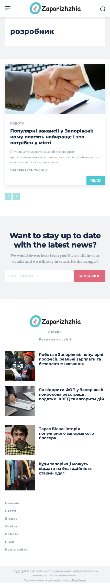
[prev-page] (8, 196)
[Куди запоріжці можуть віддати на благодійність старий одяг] (20, 475)
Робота (17, 123)
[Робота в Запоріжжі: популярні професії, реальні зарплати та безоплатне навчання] (20, 366)
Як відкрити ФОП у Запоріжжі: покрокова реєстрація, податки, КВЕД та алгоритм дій (71, 394)
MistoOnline (78, 580)
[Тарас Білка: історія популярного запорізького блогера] (20, 440)
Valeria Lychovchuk (29, 170)
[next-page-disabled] (16, 196)
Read (95, 180)
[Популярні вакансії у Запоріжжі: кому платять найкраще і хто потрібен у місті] (55, 89)
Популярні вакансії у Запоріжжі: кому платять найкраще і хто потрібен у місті (51, 137)
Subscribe (89, 276)
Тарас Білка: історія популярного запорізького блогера (66, 433)
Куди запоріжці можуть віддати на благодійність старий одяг (65, 468)
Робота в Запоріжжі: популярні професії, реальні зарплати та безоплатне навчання (71, 359)
